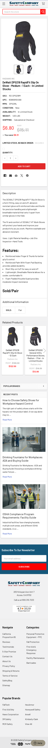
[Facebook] (5, 175)
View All (28, 724)
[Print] (16, 175)
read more (7, 419)
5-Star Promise (9, 651)
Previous (3, 351)
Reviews (6, 642)
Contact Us (7, 656)
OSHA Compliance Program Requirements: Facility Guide (19, 515)
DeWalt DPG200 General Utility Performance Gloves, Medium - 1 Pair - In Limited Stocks (35, 355)
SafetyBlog (7, 680)
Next (44, 351)
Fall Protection (32, 642)
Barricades (31, 662)
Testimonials (8, 646)
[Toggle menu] (3, 3)
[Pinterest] (27, 175)
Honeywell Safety (32, 709)
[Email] (10, 175)
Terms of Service (9, 675)
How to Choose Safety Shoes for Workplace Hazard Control (21, 402)
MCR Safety (7, 724)
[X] (21, 175)
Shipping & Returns (10, 671)
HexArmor (29, 704)
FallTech (6, 704)
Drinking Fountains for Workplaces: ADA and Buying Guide (23, 459)
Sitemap (6, 685)
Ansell (27, 714)
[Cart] (44, 4)
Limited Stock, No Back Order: (23, 143)
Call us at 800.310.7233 (24, 600)
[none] (24, 41)
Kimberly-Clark (31, 719)
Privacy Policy (8, 666)
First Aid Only (8, 709)
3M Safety (6, 719)
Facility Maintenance (35, 658)
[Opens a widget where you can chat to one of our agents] (38, 743)
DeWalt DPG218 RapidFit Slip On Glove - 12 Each (12, 353)
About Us (6, 661)
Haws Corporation (10, 714)
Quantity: (8, 152)
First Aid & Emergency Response (31, 649)
